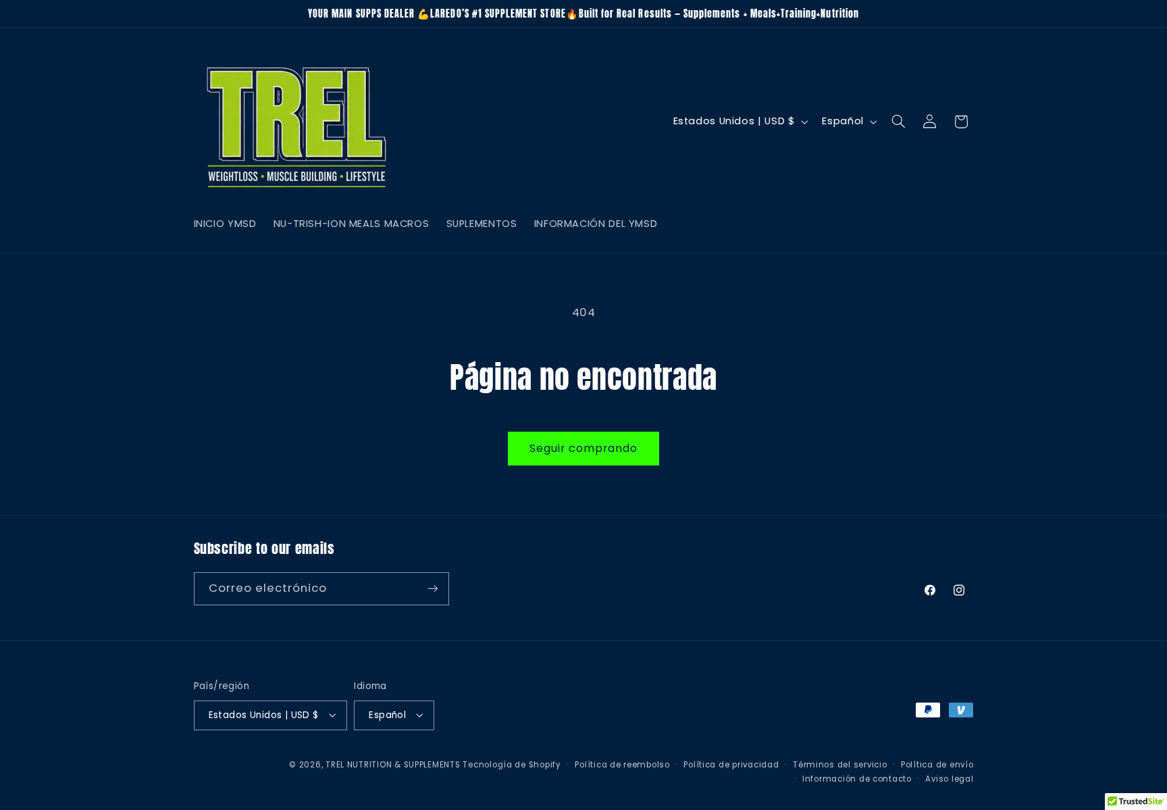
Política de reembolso (622, 764)
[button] (898, 121)
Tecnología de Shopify (512, 764)
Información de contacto (857, 778)
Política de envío (937, 764)
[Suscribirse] (432, 588)
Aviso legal (949, 778)
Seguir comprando (583, 448)
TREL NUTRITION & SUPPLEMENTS (393, 764)
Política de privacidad (731, 764)
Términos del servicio (840, 764)
